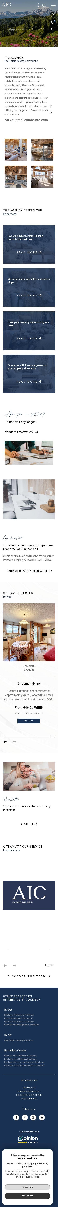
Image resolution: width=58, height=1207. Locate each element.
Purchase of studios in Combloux (19, 1015)
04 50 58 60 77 (29, 1088)
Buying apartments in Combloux (18, 1018)
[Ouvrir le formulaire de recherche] (44, 5)
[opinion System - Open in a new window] (28, 1140)
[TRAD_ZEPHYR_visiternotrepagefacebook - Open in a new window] (16, 1117)
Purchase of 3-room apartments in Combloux (24, 1062)
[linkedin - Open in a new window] (42, 1117)
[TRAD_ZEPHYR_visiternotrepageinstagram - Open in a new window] (33, 1117)
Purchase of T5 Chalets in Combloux (20, 1059)
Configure (27, 1187)
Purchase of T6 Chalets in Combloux (20, 1056)
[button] (14, 741)
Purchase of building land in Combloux (21, 1025)
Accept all (27, 1195)
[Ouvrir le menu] (53, 5)
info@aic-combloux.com (29, 1091)
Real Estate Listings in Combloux (18, 1040)
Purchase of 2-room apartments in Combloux (24, 1065)
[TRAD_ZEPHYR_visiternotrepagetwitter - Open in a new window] (25, 1117)
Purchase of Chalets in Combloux (19, 1021)
